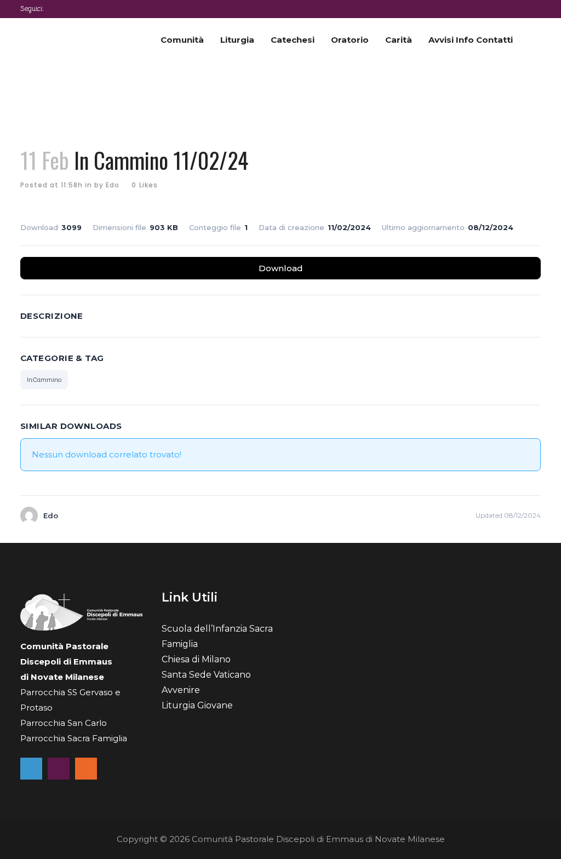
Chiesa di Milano (196, 659)
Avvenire (181, 690)
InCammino (44, 379)
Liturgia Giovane (197, 705)
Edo (112, 185)
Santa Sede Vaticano (206, 674)
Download (281, 268)
